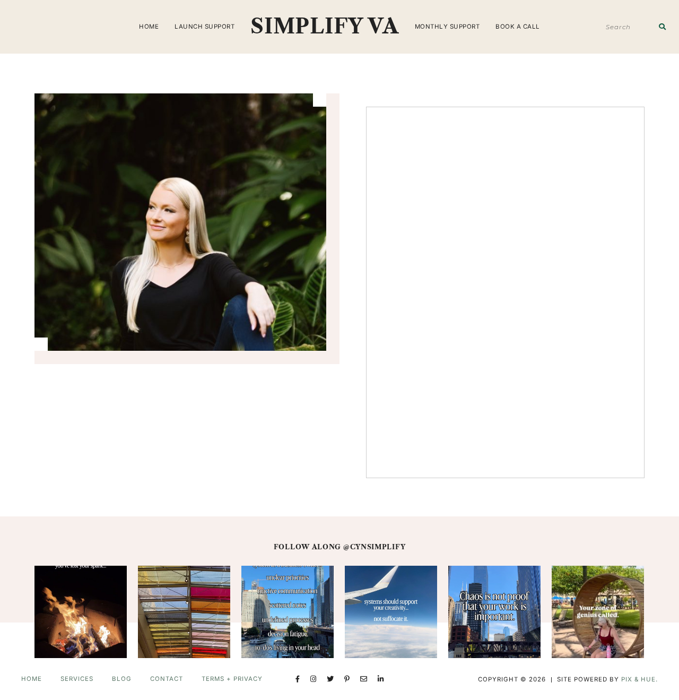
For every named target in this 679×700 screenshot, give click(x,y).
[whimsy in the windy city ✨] (184, 612)
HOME (149, 26)
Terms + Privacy (232, 678)
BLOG (122, 678)
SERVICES (76, 678)
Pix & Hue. (639, 679)
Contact (166, 678)
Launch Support (204, 26)
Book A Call (517, 26)
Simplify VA (324, 26)
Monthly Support (447, 26)
